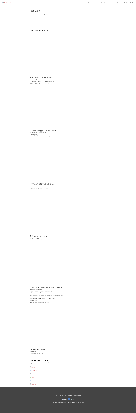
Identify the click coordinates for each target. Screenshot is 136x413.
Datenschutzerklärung (70, 395)
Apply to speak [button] (33, 357)
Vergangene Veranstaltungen (114, 2)
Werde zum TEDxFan (129, 2)
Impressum (58, 395)
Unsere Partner (99, 2)
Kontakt (79, 395)
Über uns (90, 2)
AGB (63, 395)
